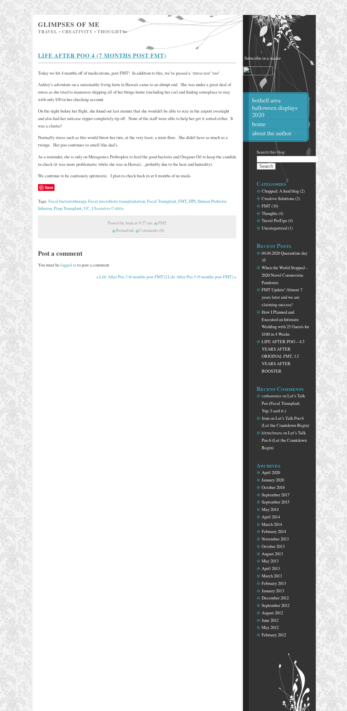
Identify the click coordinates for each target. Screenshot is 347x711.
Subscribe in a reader (262, 58)
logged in (68, 265)
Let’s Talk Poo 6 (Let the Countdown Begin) (284, 440)
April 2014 (271, 517)
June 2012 (270, 620)
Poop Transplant (68, 208)
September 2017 (275, 495)
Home (259, 124)
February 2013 (274, 583)
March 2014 (272, 524)
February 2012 (274, 635)
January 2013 (273, 591)
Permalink (125, 230)
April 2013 (271, 568)
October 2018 (273, 487)
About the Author (271, 133)
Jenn (265, 418)
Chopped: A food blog (280, 191)
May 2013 (270, 561)
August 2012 (272, 613)
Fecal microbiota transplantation (116, 201)
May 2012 (270, 627)
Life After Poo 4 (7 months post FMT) (102, 55)
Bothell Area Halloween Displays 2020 (275, 107)
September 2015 (275, 502)
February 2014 (274, 531)
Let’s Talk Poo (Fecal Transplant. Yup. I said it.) (283, 403)
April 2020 (271, 472)
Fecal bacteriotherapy (67, 201)
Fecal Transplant (161, 201)
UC (87, 208)
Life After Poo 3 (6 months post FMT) (132, 277)
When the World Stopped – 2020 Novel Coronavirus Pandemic (285, 274)
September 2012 (275, 605)
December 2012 (275, 598)
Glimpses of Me (69, 24)
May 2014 (270, 509)
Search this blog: (271, 152)
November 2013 (275, 539)
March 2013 (272, 576)
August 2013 (272, 554)
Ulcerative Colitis (108, 208)
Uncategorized (274, 228)
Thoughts (270, 213)
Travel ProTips (274, 220)
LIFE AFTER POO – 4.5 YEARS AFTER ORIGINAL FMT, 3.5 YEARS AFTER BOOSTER (283, 356)
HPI (192, 201)
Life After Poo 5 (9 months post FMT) (200, 277)
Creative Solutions (278, 198)
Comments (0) (151, 230)
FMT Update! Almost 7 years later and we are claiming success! (282, 297)
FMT (182, 201)
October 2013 (273, 546)
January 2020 (273, 480)
